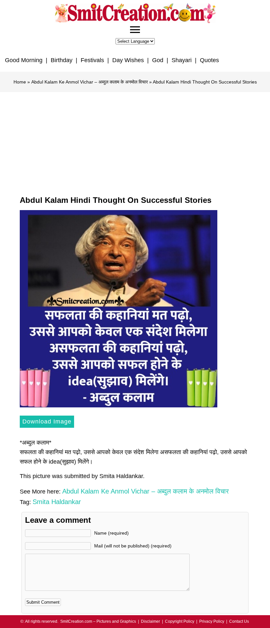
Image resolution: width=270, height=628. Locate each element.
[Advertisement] (135, 141)
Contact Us (239, 621)
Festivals (92, 60)
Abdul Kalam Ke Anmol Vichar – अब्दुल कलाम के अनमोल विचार (89, 82)
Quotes (209, 60)
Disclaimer (150, 621)
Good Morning (23, 60)
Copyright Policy (179, 621)
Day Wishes (128, 60)
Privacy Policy (211, 621)
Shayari (182, 60)
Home (20, 82)
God (157, 60)
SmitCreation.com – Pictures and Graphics (98, 621)
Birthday (61, 60)
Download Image (46, 421)
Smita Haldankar (57, 501)
